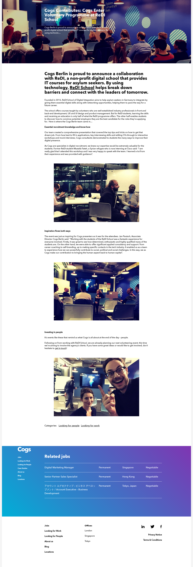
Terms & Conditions (152, 540)
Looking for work (90, 426)
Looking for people (69, 426)
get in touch (60, 348)
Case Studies (22, 468)
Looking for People (24, 465)
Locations (21, 479)
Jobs (19, 457)
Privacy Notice (155, 535)
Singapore (90, 536)
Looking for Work (24, 461)
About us (21, 472)
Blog (19, 476)
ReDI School (82, 88)
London (88, 531)
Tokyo (87, 541)
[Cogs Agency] (24, 452)
